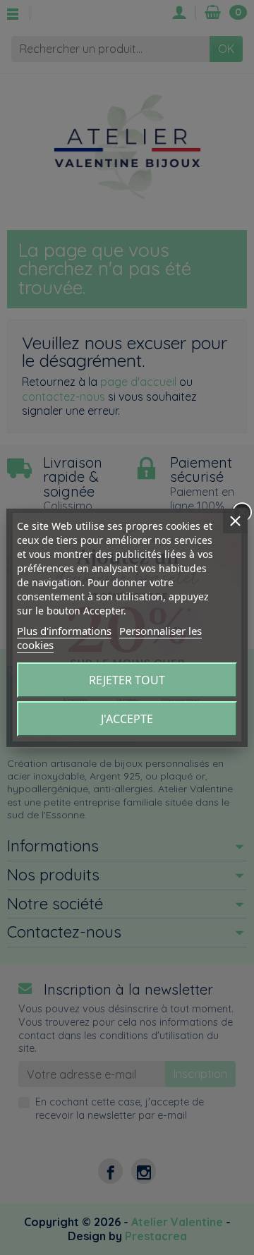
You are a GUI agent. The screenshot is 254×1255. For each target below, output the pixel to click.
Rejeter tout (127, 680)
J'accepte (127, 719)
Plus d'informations (64, 631)
